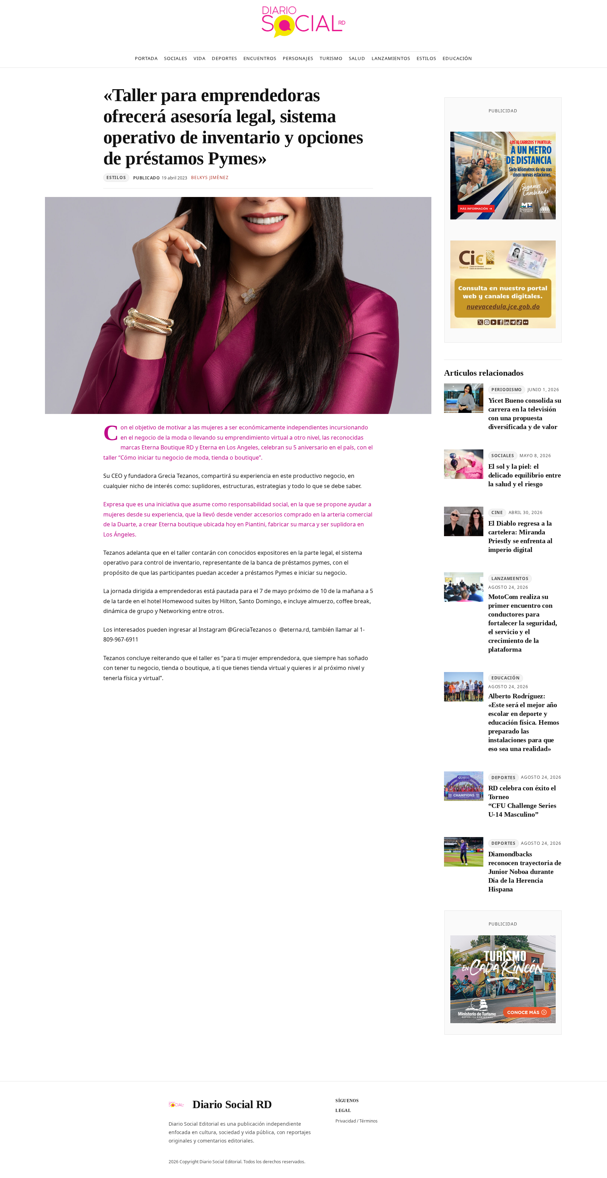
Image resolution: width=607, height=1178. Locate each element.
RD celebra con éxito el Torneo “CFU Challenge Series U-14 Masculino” (522, 801)
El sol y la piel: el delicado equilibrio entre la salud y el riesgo (524, 475)
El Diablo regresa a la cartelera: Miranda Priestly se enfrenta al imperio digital (520, 536)
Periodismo (506, 390)
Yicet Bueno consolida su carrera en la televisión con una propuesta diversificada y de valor (524, 413)
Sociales (502, 456)
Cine (497, 512)
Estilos (116, 177)
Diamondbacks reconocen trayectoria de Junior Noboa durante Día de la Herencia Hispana (524, 871)
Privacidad (345, 1121)
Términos (368, 1121)
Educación (505, 678)
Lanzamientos (510, 578)
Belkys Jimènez (209, 177)
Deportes (503, 778)
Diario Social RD (232, 1104)
